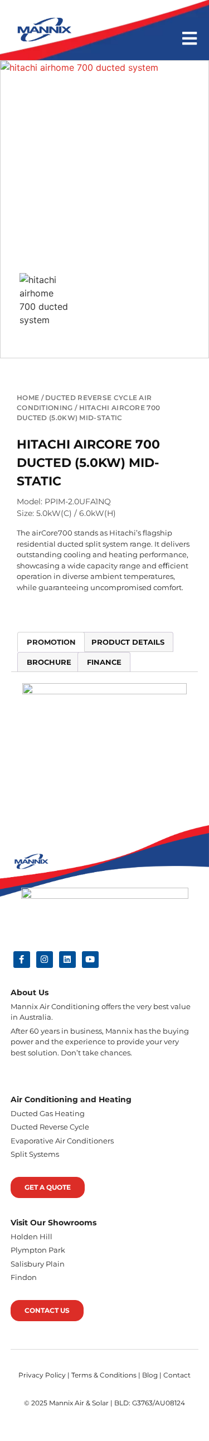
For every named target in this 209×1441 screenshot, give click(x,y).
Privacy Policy (42, 1375)
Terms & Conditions (104, 1375)
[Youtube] (90, 959)
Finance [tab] (104, 662)
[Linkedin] (67, 959)
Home (28, 397)
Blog (150, 1375)
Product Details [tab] (127, 641)
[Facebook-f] (21, 959)
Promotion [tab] (51, 641)
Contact (177, 1375)
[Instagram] (44, 959)
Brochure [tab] (49, 662)
